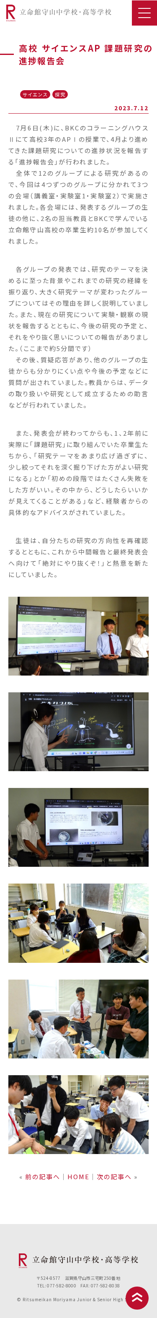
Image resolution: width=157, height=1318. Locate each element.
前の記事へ (42, 1176)
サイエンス (35, 94)
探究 (60, 94)
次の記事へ (114, 1176)
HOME (78, 1176)
